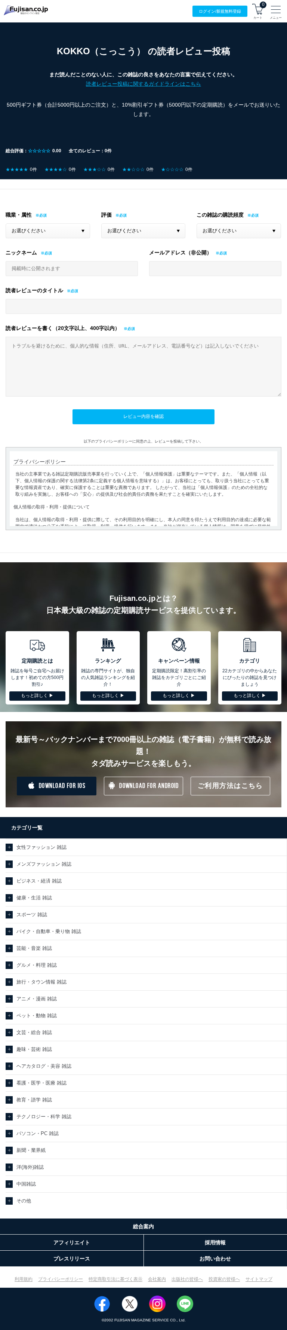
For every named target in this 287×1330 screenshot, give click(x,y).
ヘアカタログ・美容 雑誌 (43, 1066)
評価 (106, 215)
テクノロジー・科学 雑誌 (43, 1116)
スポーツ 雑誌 (31, 914)
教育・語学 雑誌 (34, 1100)
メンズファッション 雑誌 (43, 864)
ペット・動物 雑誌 (36, 1015)
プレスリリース (71, 1259)
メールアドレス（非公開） (180, 253)
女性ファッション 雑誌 (41, 847)
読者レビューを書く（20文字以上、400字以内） (63, 328)
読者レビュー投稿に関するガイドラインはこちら (143, 84)
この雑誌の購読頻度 (220, 215)
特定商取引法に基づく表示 (115, 1279)
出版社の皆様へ (187, 1279)
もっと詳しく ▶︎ (37, 695)
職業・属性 (19, 215)
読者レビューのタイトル (34, 290)
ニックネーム (21, 253)
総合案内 (143, 1226)
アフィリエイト (71, 1242)
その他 (23, 1201)
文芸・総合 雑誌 (34, 1032)
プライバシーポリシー (60, 1279)
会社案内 (157, 1279)
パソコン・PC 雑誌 (37, 1133)
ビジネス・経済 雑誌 (39, 881)
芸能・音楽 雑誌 (34, 948)
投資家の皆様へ (224, 1279)
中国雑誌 (26, 1184)
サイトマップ (259, 1279)
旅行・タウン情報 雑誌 (41, 982)
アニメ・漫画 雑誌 (36, 999)
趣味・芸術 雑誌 (34, 1049)
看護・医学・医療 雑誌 (41, 1083)
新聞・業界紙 (31, 1150)
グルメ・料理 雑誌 (36, 965)
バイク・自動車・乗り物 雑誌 (48, 931)
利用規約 (24, 1279)
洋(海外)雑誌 (30, 1167)
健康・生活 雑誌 (34, 898)
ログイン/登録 (220, 11)
